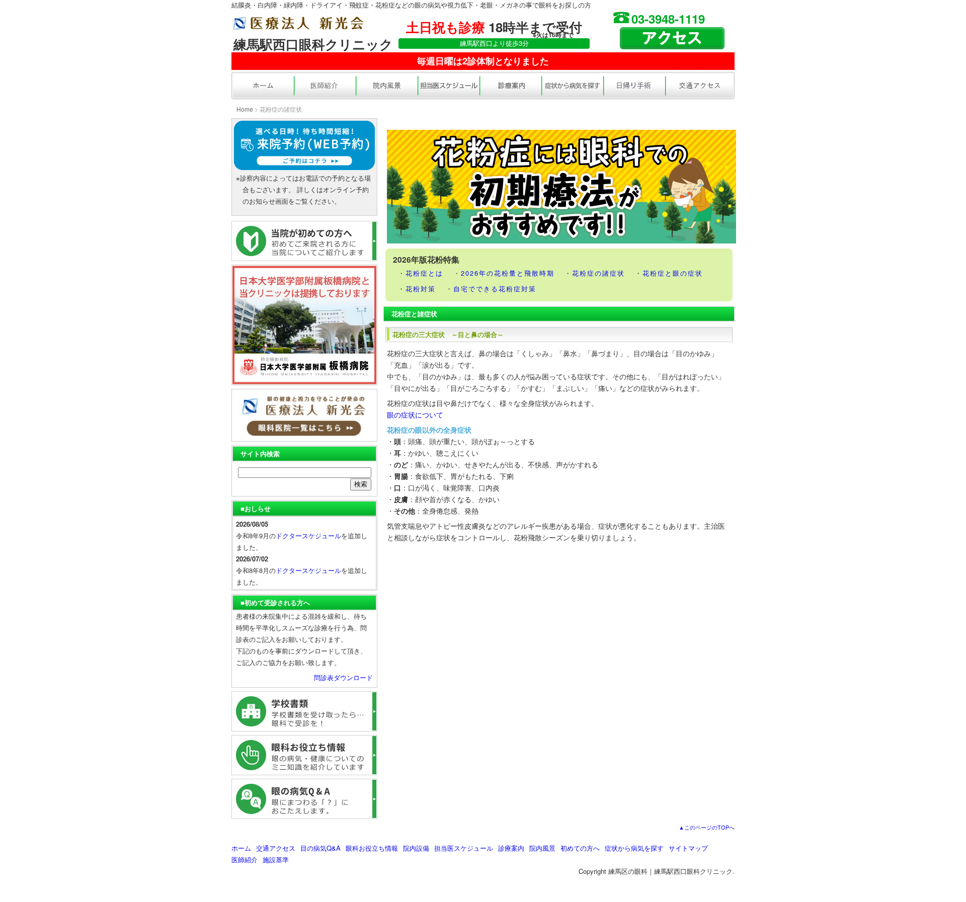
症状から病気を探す (634, 848)
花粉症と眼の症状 (672, 273)
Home (244, 109)
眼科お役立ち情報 (372, 848)
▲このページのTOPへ (707, 827)
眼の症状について (415, 414)
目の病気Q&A (320, 848)
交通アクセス (275, 848)
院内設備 (416, 848)
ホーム (241, 848)
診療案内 (511, 848)
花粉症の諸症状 (598, 273)
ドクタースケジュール (308, 535)
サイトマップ (688, 848)
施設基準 (276, 859)
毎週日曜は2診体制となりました (483, 60)
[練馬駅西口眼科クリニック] (298, 24)
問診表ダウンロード (343, 677)
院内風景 (542, 848)
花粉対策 (421, 288)
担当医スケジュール (463, 848)
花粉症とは (424, 273)
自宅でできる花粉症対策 (494, 288)
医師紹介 (244, 859)
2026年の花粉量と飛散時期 (507, 273)
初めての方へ (580, 848)
